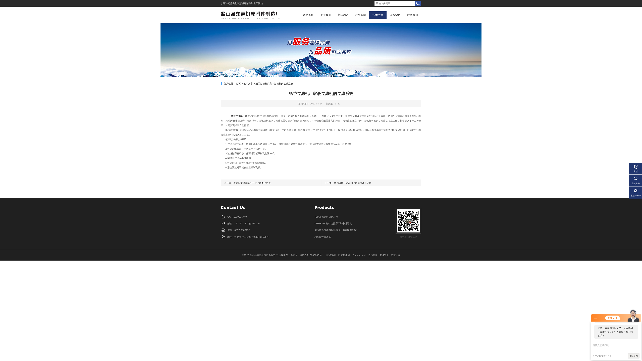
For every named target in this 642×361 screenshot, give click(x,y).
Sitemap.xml (358, 255)
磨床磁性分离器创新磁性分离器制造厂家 (335, 230)
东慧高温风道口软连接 (326, 216)
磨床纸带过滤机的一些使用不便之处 (252, 183)
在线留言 (395, 15)
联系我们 (412, 15)
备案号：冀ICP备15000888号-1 (307, 255)
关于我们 (325, 15)
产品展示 (360, 15)
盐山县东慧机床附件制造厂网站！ (247, 3)
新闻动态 (343, 15)
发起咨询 (634, 356)
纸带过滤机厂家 (239, 116)
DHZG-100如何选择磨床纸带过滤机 (333, 223)
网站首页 (308, 15)
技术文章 (377, 15)
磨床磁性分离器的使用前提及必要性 (352, 183)
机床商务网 (344, 255)
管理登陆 (395, 255)
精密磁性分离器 (322, 236)
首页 (238, 83)
